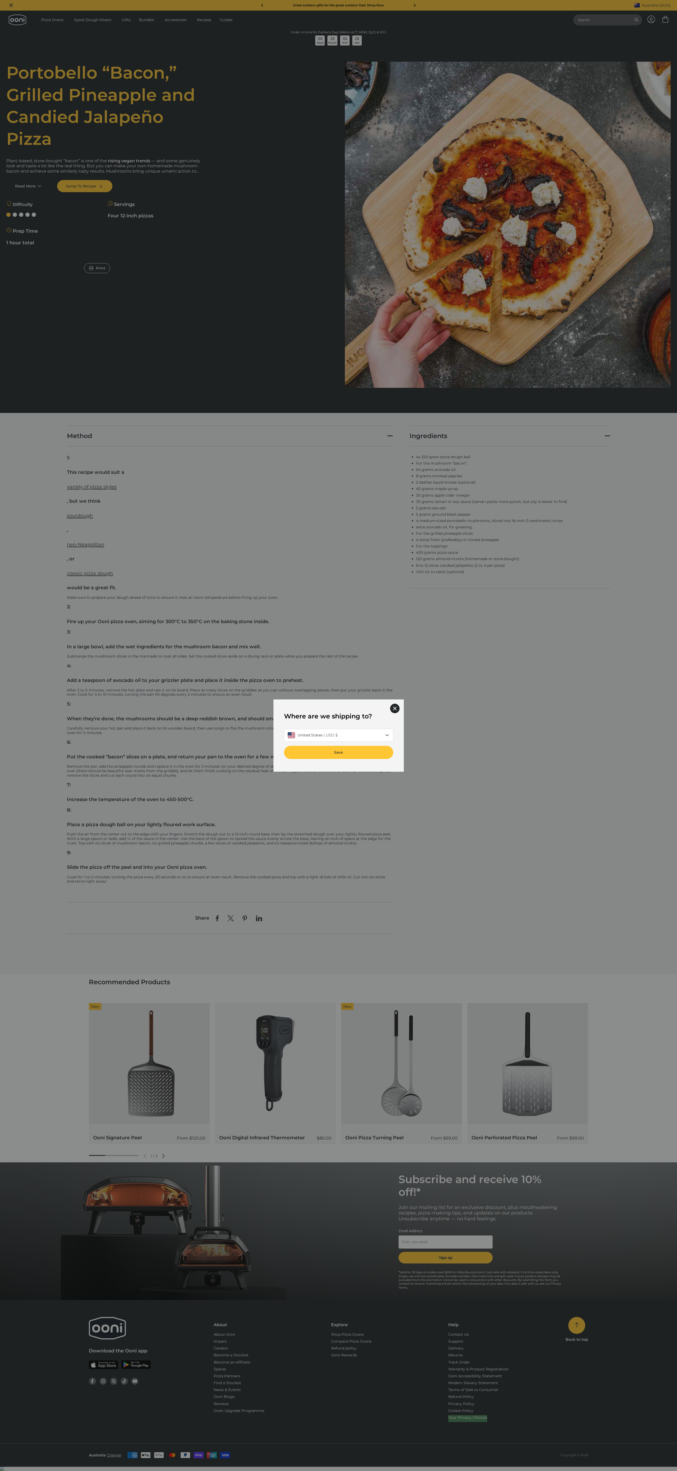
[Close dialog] (395, 708)
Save (338, 752)
